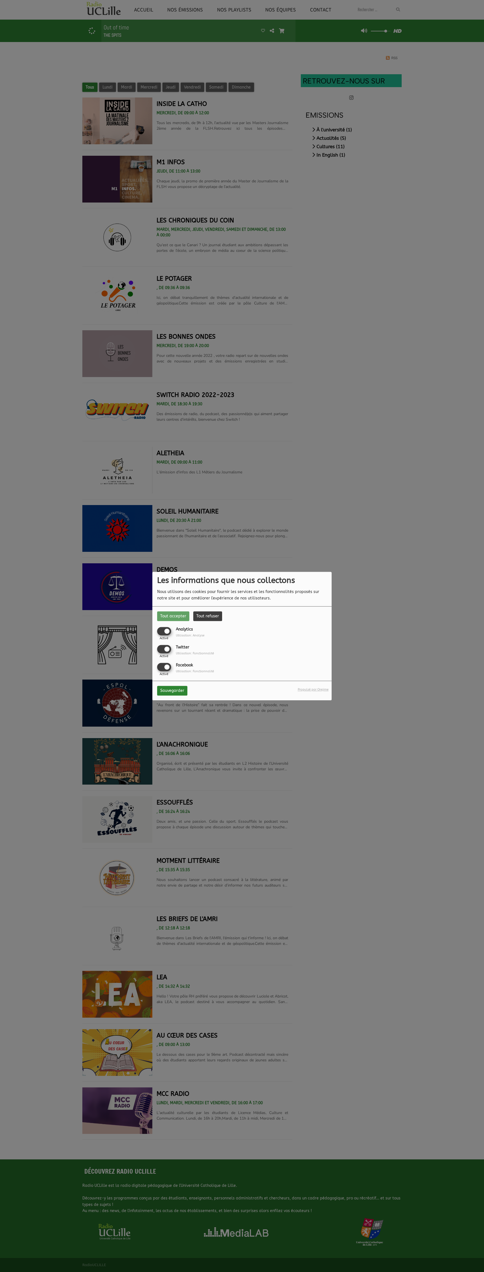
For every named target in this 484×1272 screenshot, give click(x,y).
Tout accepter (173, 616)
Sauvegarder (172, 690)
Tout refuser (207, 616)
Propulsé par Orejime (313, 689)
